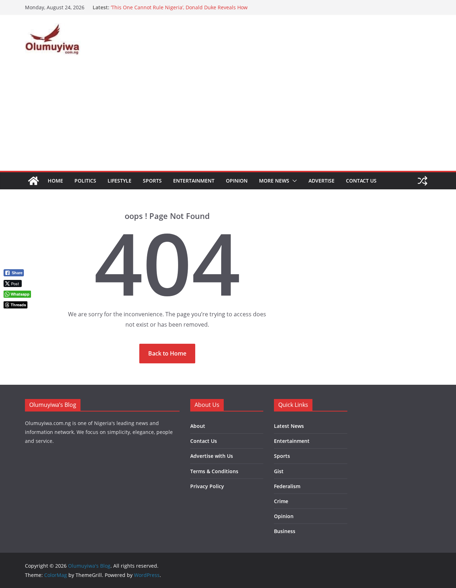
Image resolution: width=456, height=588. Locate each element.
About (197, 426)
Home (55, 180)
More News (274, 180)
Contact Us (361, 180)
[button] (293, 181)
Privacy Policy (207, 486)
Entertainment (193, 180)
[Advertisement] (228, 117)
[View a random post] (422, 180)
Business (284, 531)
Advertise (322, 180)
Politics (85, 180)
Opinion (237, 180)
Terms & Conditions (214, 471)
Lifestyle (119, 180)
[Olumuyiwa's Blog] (33, 180)
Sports (152, 180)
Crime (281, 501)
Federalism (287, 486)
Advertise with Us (211, 455)
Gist (279, 471)
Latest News (289, 426)
